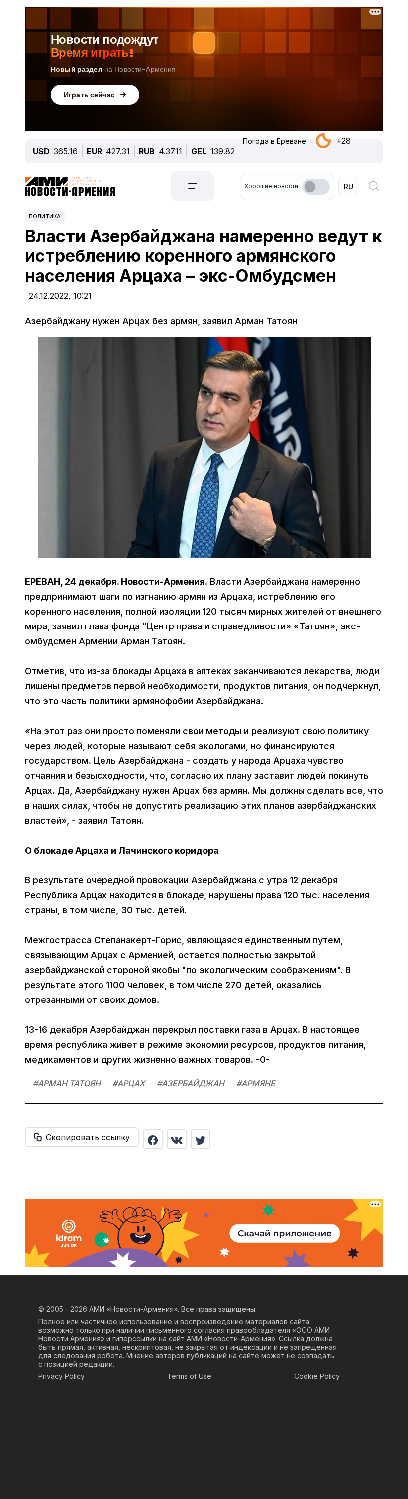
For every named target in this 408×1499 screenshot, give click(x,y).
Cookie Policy (317, 1376)
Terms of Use (189, 1376)
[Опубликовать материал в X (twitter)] (200, 1139)
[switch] (316, 187)
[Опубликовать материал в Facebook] (153, 1139)
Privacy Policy (61, 1376)
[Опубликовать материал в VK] (177, 1139)
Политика (45, 216)
